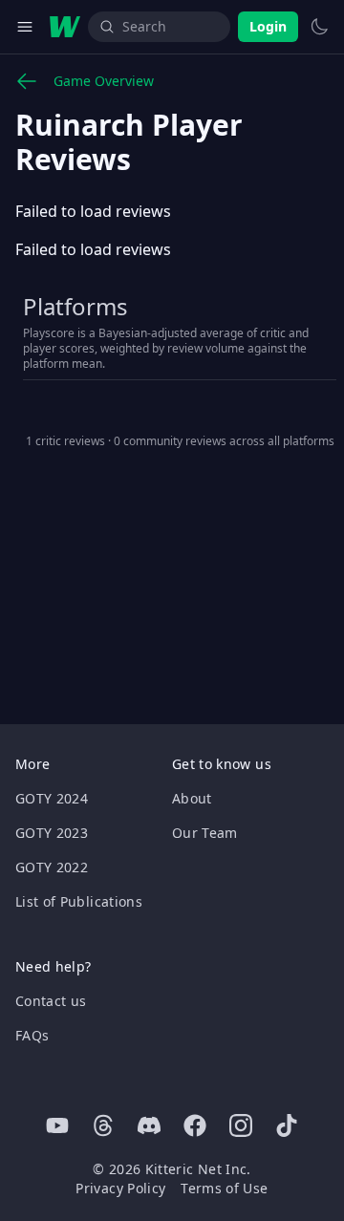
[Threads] (103, 1125)
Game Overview (104, 81)
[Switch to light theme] (319, 26)
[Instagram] (240, 1125)
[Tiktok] (286, 1125)
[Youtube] (57, 1125)
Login (268, 26)
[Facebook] (194, 1125)
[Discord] (149, 1125)
